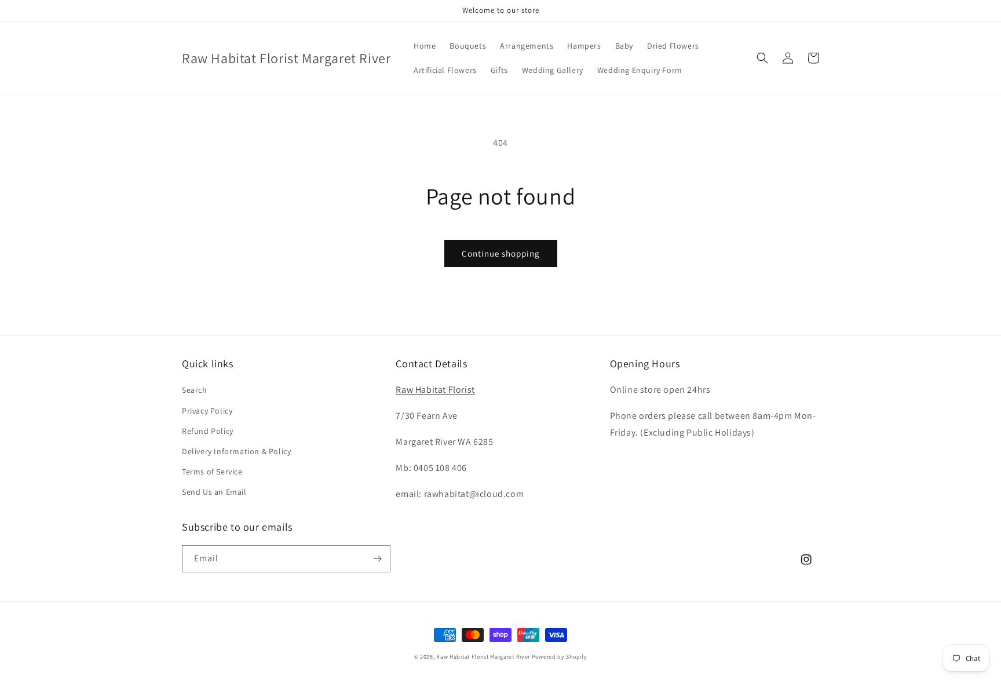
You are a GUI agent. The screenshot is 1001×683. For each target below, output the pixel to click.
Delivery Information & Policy (236, 451)
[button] (762, 58)
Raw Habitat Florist (435, 389)
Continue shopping (501, 253)
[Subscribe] (377, 558)
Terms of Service (212, 471)
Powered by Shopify (559, 656)
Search (194, 390)
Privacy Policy (207, 411)
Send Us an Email (214, 492)
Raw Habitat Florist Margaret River (483, 656)
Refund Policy (207, 431)
